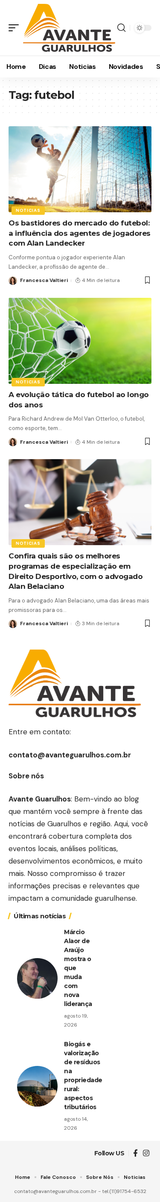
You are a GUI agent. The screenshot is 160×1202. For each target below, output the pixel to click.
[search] (121, 28)
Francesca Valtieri (44, 280)
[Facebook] (135, 1153)
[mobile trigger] (16, 27)
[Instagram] (146, 1153)
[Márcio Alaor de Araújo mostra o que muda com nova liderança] (37, 978)
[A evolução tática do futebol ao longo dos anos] (80, 341)
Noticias (28, 210)
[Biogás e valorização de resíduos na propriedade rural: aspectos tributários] (37, 1086)
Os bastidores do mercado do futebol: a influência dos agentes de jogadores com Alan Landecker (80, 233)
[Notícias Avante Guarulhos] (69, 27)
